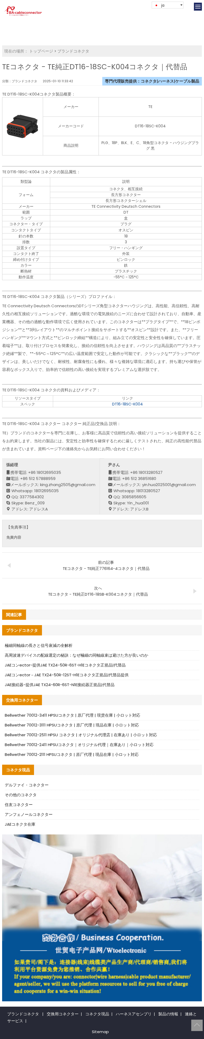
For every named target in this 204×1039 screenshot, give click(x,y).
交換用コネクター (63, 1014)
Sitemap (100, 1031)
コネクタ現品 (97, 1014)
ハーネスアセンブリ (134, 1014)
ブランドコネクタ (73, 51)
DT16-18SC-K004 (127, 404)
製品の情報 (168, 1014)
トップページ (41, 51)
